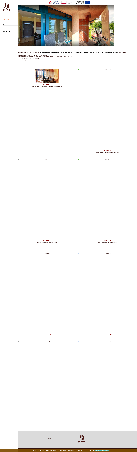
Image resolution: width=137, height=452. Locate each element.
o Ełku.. (4, 36)
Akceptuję (97, 450)
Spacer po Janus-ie (7, 31)
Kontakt (5, 33)
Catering (5, 21)
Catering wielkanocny (8, 17)
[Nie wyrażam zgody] (135, 450)
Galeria (4, 26)
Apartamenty (6, 19)
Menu (4, 24)
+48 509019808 (51, 442)
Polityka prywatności (104, 450)
